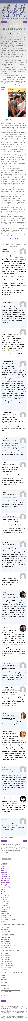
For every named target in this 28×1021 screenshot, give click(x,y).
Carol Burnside (5, 878)
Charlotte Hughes (6, 880)
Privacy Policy (14, 1007)
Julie (3, 330)
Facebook (4, 975)
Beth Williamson (5, 876)
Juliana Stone (5, 894)
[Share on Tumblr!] (18, 238)
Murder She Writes (6, 957)
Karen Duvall (5, 896)
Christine (5, 626)
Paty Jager (4, 911)
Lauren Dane (5, 901)
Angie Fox (4, 870)
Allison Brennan (5, 868)
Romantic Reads (6, 943)
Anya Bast (4, 872)
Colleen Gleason (6, 882)
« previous (4, 21)
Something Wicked (6, 963)
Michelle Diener (5, 907)
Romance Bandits (6, 959)
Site (25, 1006)
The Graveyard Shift (7, 967)
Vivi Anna (4, 921)
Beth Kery (4, 874)
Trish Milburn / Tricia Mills (8, 919)
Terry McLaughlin (6, 915)
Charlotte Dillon (5, 927)
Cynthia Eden (5, 884)
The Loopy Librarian (8, 574)
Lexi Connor (4, 903)
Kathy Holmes (6, 663)
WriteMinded (4, 969)
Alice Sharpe (4, 866)
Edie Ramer (4, 890)
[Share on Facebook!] (10, 238)
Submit (3, 1001)
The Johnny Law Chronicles (9, 945)
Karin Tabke (4, 897)
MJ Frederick (5, 909)
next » (24, 21)
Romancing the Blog (7, 961)
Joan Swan (4, 892)
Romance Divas (5, 931)
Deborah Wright (5, 886)
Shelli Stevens (5, 913)
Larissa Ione (4, 899)
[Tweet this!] (13, 238)
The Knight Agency (6, 947)
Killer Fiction (4, 953)
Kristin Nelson (5, 939)
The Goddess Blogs (7, 965)
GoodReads (4, 979)
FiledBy (3, 977)
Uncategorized (14, 25)
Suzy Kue (5, 797)
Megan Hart (4, 905)
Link (15, 251)
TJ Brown (4, 917)
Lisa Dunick (6, 514)
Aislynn (4, 592)
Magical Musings (6, 955)
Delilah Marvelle (5, 888)
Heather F (5, 767)
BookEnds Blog (5, 937)
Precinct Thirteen (6, 941)
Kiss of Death (5, 929)
